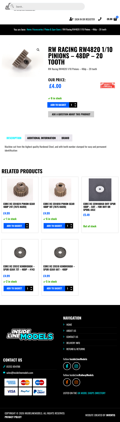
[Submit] (12, 6)
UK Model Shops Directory (91, 393)
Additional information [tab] (41, 138)
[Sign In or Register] (71, 19)
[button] (38, 50)
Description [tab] (14, 138)
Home (29, 29)
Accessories (38, 29)
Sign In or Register (85, 19)
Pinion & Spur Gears (53, 29)
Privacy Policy (13, 417)
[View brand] (107, 93)
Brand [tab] (65, 138)
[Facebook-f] (67, 366)
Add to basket (58, 105)
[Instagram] (76, 366)
